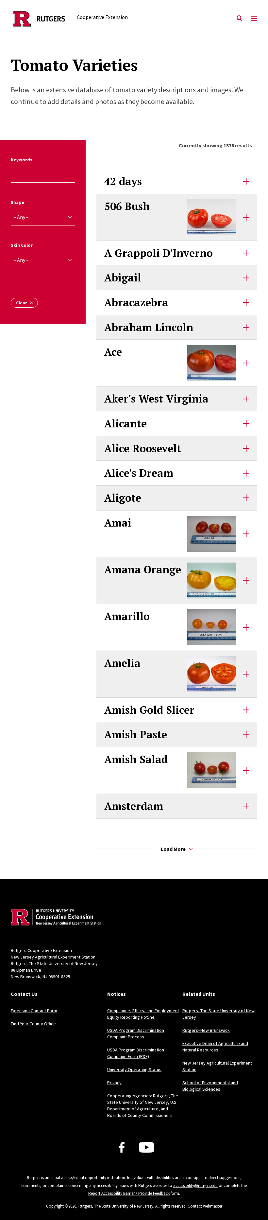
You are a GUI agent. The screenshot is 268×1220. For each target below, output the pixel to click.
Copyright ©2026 (61, 1206)
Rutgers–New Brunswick (206, 1030)
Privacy (114, 1082)
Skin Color (22, 245)
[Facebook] (122, 1147)
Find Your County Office (33, 1024)
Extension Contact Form (34, 1011)
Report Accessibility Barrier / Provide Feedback (129, 1193)
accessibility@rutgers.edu (195, 1185)
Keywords (21, 160)
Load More (173, 849)
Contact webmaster (205, 1206)
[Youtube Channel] (146, 1147)
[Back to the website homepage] (39, 19)
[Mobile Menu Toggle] (254, 18)
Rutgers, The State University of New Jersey (115, 1206)
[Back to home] (54, 918)
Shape (17, 202)
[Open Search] (239, 18)
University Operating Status (134, 1069)
